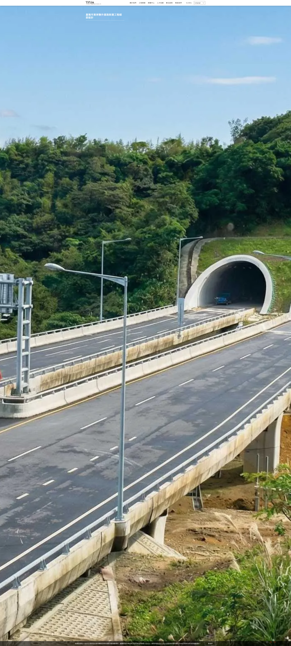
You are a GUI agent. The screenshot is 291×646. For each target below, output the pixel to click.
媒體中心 (151, 3)
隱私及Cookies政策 (163, 643)
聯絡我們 (178, 3)
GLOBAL (189, 3)
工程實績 (142, 3)
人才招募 (160, 3)
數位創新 (169, 3)
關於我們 (133, 3)
